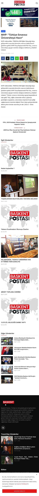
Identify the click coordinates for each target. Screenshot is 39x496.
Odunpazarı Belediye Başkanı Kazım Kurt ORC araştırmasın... (25, 348)
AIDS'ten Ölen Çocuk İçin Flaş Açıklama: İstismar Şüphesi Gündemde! (19, 131)
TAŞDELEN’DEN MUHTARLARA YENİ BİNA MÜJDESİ (19, 199)
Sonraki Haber (18, 128)
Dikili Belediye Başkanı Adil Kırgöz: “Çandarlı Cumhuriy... (24, 377)
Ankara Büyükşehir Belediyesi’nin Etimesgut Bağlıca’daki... (24, 339)
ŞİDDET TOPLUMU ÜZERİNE (11, 292)
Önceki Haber (21, 120)
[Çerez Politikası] (22, 484)
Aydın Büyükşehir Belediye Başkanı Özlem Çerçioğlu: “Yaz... (25, 358)
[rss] (3, 428)
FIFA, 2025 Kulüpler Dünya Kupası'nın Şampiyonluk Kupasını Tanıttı (19, 123)
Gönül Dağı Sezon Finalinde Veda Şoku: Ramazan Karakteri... (25, 437)
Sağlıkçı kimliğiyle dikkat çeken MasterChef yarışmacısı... (24, 447)
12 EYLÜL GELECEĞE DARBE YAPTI (13, 322)
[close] (36, 474)
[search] (36, 3)
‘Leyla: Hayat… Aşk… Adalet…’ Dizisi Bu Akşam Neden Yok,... (26, 457)
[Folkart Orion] (19, 22)
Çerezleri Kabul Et (19, 491)
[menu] (2, 3)
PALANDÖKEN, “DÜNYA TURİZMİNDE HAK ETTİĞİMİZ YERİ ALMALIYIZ (16, 261)
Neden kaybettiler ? (8, 168)
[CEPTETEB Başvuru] (19, 12)
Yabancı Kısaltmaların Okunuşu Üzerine (14, 229)
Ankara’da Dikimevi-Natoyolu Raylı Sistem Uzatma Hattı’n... (25, 367)
